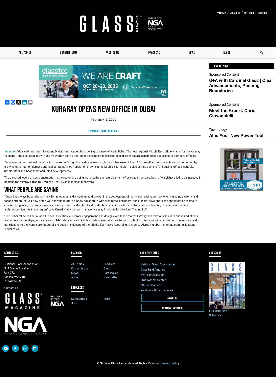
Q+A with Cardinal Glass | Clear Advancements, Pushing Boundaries (241, 85)
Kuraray (9, 151)
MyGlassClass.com (153, 275)
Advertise (172, 298)
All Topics (25, 53)
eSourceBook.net (152, 285)
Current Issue (68, 53)
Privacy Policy (170, 363)
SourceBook (79, 298)
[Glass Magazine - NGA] (121, 24)
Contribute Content (172, 308)
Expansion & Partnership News (103, 131)
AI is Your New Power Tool (236, 135)
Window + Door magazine (157, 290)
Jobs (74, 303)
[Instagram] (25, 348)
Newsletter (110, 277)
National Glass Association (158, 264)
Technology (218, 130)
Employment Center (153, 280)
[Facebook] (15, 348)
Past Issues (113, 53)
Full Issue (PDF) (219, 311)
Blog (106, 268)
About (75, 277)
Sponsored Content (224, 74)
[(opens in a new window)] (103, 81)
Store (107, 298)
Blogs (226, 53)
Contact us (11, 288)
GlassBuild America (153, 269)
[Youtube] (5, 348)
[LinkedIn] (34, 348)
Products (154, 53)
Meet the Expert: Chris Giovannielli (232, 113)
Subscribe (215, 315)
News (192, 53)
